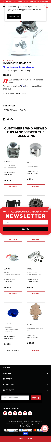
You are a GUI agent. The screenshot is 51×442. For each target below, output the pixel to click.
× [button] (44, 5)
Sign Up (25, 229)
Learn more (14, 16)
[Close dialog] (49, 209)
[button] (45, 428)
